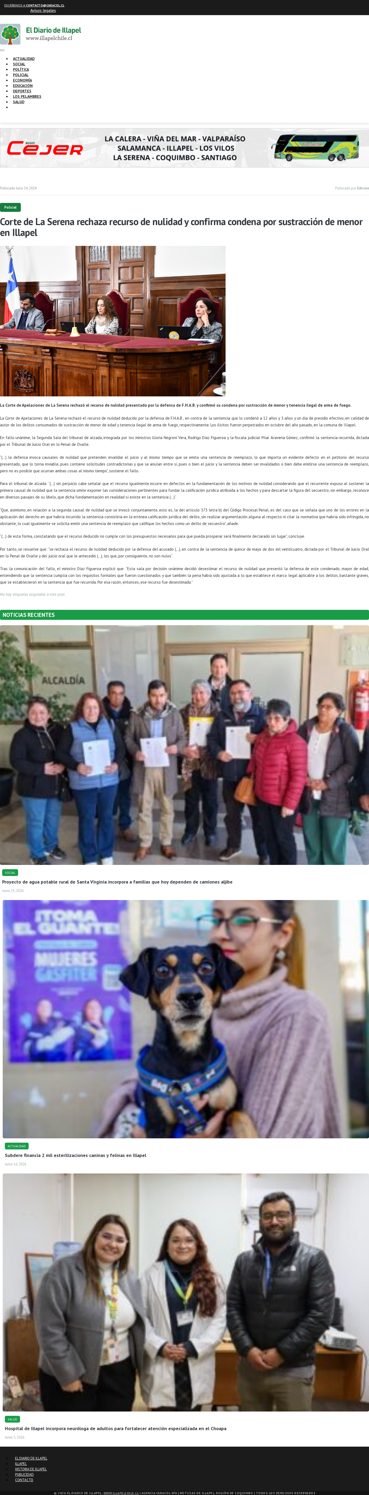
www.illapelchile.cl (121, 1493)
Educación (23, 85)
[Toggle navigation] (2, 50)
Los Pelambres (27, 96)
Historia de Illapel (31, 1469)
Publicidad (24, 1474)
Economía (22, 80)
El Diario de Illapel (31, 1458)
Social (19, 64)
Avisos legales (43, 10)
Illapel (21, 1463)
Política (21, 69)
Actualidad (24, 58)
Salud (18, 101)
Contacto (24, 1480)
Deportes (22, 91)
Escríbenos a (34, 5)
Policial (21, 74)
